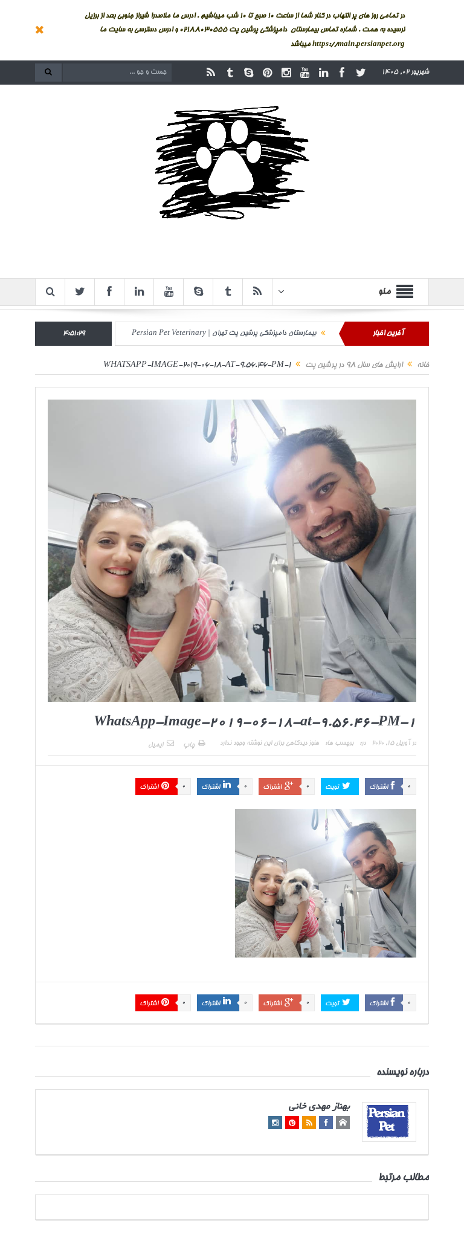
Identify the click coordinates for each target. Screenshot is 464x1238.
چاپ (189, 745)
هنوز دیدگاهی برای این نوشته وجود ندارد (269, 743)
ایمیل (155, 745)
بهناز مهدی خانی (319, 1107)
